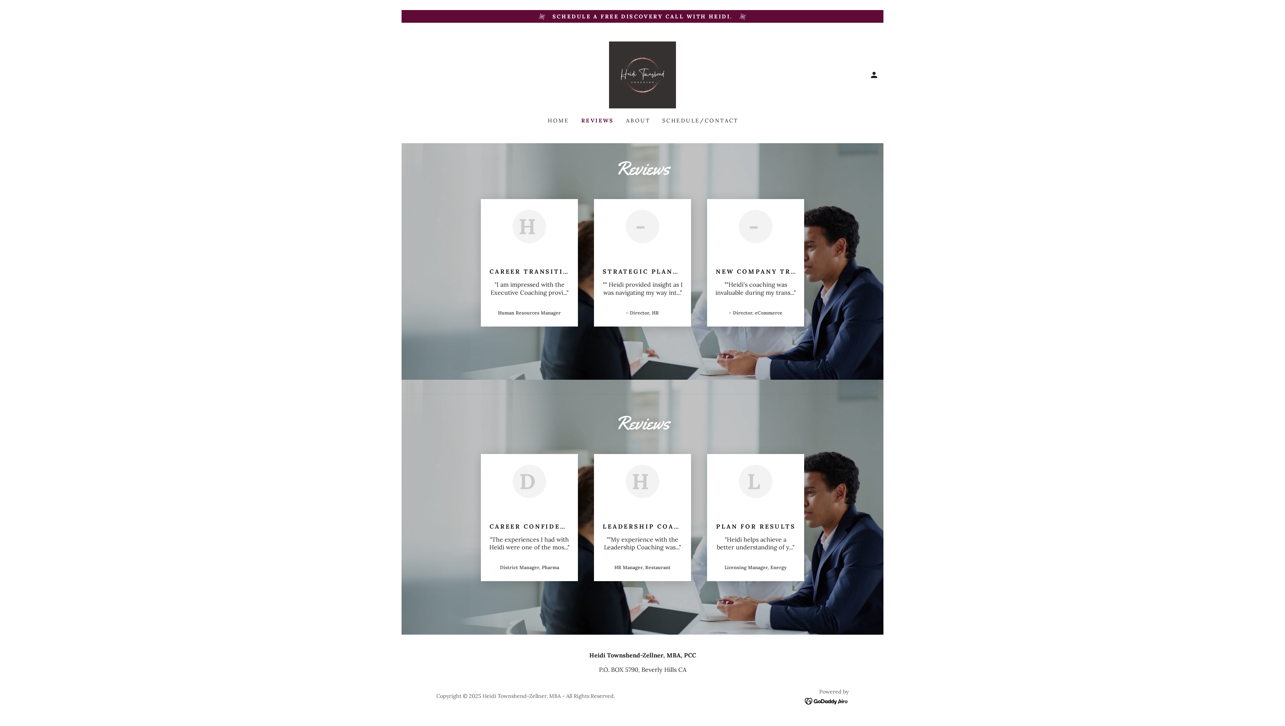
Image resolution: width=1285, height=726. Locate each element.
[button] (874, 75)
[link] (642, 74)
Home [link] (558, 120)
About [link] (638, 120)
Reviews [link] (597, 120)
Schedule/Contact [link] (700, 120)
